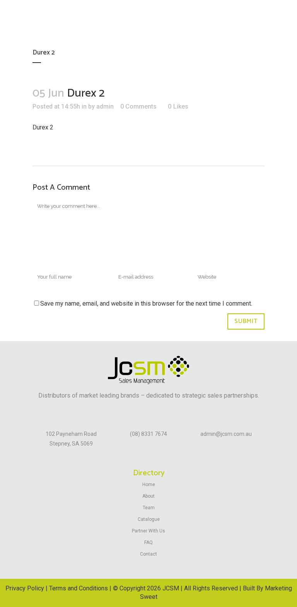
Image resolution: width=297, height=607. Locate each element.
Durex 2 (42, 127)
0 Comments (138, 106)
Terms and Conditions (78, 588)
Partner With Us (148, 531)
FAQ (148, 542)
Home (148, 484)
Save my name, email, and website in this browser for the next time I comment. (146, 303)
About (148, 496)
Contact (148, 554)
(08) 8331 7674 (148, 434)
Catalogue (149, 519)
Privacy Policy (24, 588)
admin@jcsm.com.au (226, 434)
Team (149, 507)
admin (105, 106)
